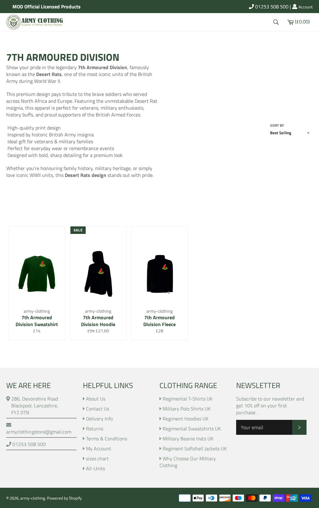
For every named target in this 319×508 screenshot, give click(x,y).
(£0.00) (302, 21)
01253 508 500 (271, 6)
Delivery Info (99, 418)
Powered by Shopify (64, 498)
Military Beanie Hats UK (188, 438)
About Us (95, 398)
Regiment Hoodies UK (185, 418)
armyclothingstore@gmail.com (38, 431)
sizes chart (97, 458)
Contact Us (97, 408)
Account (305, 7)
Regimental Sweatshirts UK (192, 428)
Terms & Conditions (106, 438)
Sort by (277, 125)
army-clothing (32, 498)
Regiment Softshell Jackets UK (195, 448)
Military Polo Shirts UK (187, 408)
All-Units (95, 468)
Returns (94, 428)
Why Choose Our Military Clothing (188, 462)
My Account (98, 448)
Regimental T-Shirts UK (187, 398)
